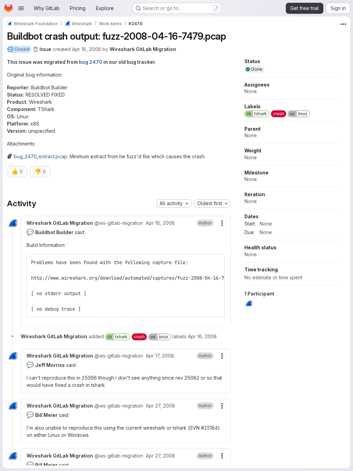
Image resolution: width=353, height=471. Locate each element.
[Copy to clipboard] (216, 262)
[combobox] (174, 203)
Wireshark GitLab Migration (143, 49)
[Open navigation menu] (21, 8)
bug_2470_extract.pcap (40, 156)
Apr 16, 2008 (86, 49)
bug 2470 (90, 62)
